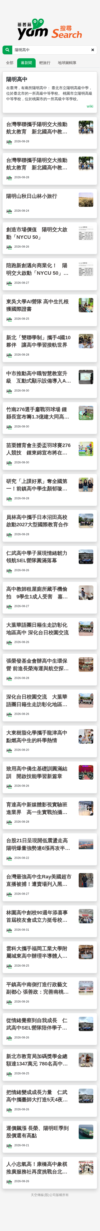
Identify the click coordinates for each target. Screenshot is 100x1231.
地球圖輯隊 (67, 63)
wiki (90, 106)
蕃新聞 (26, 63)
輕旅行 (44, 63)
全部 (9, 63)
